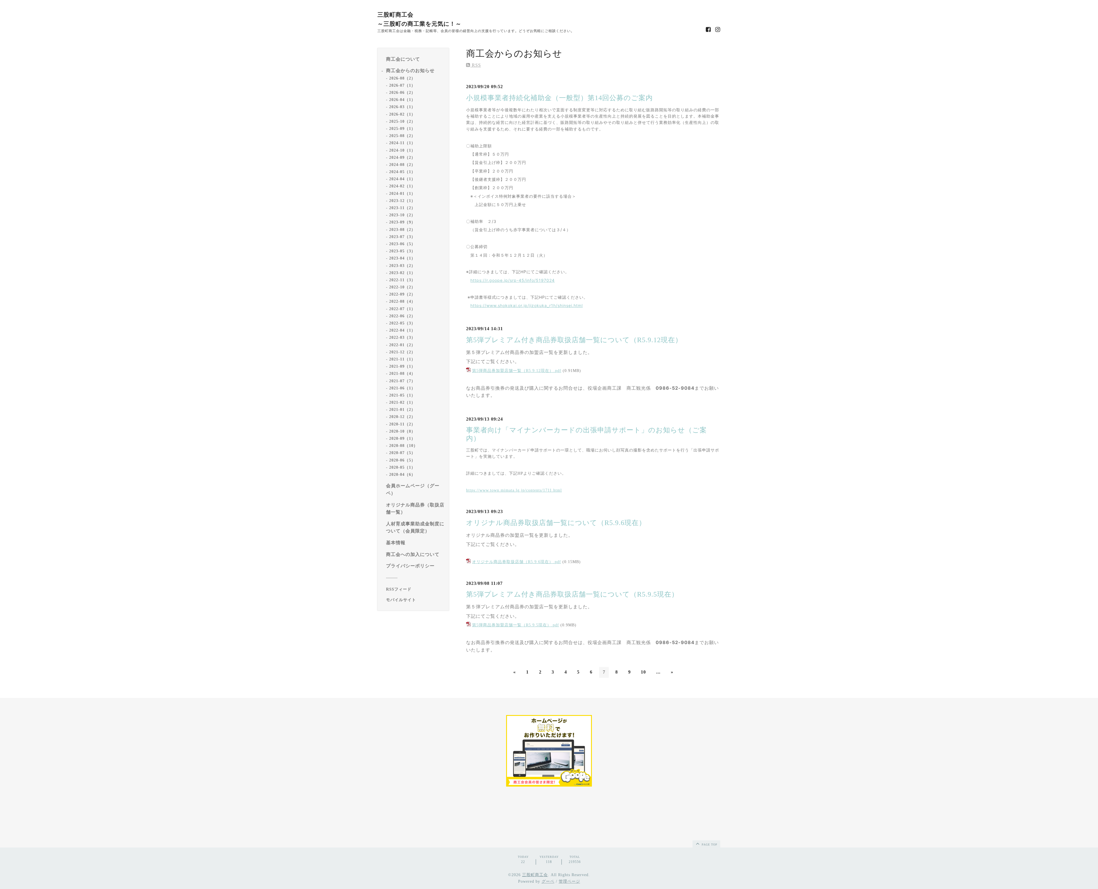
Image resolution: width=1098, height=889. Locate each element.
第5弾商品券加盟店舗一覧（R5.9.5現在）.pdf (515, 625)
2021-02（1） (402, 403)
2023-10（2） (402, 215)
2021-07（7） (402, 381)
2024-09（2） (402, 157)
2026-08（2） (402, 78)
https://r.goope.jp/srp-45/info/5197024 (512, 280)
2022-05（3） (402, 323)
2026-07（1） (402, 85)
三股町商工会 (535, 875)
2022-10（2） (402, 287)
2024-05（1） (402, 172)
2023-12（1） (402, 201)
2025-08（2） (402, 136)
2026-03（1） (402, 107)
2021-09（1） (402, 367)
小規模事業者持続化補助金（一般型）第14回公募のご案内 (559, 98)
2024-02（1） (402, 186)
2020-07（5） (402, 453)
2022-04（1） (402, 330)
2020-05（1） (402, 467)
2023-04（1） (402, 258)
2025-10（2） (402, 121)
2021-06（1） (402, 388)
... (658, 672)
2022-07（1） (402, 309)
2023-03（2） (402, 266)
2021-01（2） (402, 410)
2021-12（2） (402, 352)
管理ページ (569, 881)
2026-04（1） (402, 100)
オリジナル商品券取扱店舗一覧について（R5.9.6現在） (556, 522)
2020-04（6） (402, 474)
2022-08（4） (402, 302)
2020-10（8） (402, 431)
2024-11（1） (402, 143)
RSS (475, 65)
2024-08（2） (402, 165)
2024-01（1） (402, 193)
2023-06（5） (402, 244)
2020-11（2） (402, 424)
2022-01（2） (402, 345)
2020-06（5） (402, 460)
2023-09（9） (402, 222)
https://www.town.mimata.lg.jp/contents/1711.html (514, 490)
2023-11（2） (402, 208)
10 (643, 672)
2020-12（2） (402, 417)
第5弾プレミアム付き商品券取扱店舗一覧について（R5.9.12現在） (574, 340)
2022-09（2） (402, 294)
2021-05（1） (402, 395)
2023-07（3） (402, 237)
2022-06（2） (402, 316)
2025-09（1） (402, 128)
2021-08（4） (402, 374)
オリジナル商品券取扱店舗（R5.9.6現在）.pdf (516, 562)
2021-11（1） (402, 359)
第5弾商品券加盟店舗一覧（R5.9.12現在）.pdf (516, 371)
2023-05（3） (402, 251)
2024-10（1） (402, 150)
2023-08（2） (402, 229)
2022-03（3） (402, 338)
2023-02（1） (402, 273)
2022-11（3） (402, 280)
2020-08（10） (403, 446)
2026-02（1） (402, 114)
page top (709, 844)
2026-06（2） (402, 93)
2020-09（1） (402, 439)
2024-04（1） (402, 179)
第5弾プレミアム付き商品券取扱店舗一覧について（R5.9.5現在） (572, 594)
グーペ (548, 881)
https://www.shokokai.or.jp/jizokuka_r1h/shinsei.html (526, 305)
